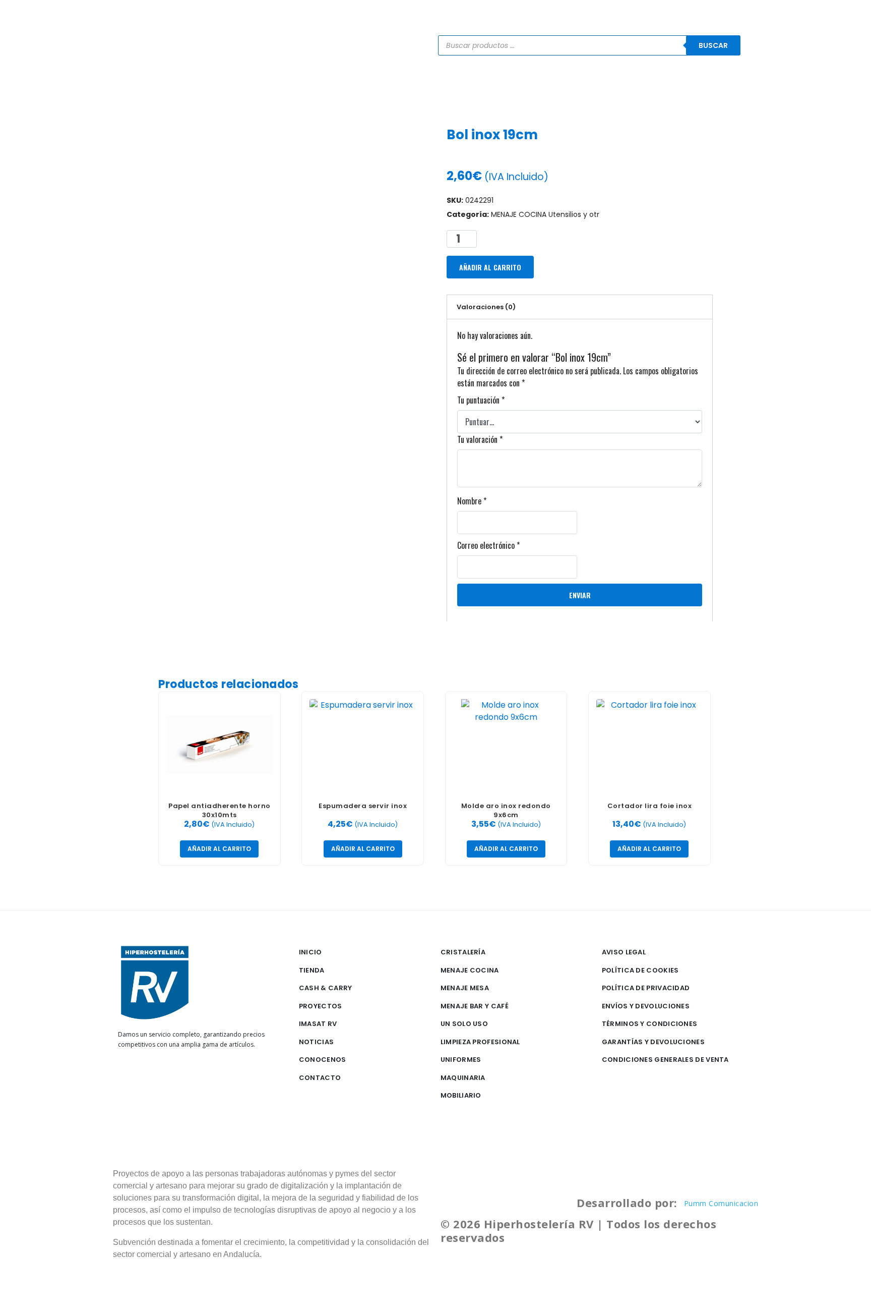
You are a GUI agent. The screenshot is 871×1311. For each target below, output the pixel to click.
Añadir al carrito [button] (219, 848)
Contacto (658, 86)
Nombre (471, 501)
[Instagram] (142, 1076)
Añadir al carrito (490, 267)
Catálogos (428, 86)
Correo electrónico (488, 545)
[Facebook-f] (126, 1076)
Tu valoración (480, 439)
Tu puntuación (481, 400)
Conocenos (599, 86)
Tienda (377, 86)
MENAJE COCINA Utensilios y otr (545, 214)
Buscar (713, 45)
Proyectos (539, 86)
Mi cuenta (714, 86)
